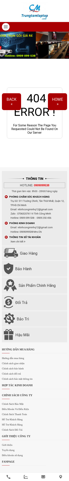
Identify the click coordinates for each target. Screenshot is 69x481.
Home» (57, 101)
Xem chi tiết (17, 241)
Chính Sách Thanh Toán (14, 414)
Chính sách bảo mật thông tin (17, 378)
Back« (11, 101)
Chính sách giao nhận (13, 363)
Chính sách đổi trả (11, 373)
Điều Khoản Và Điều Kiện (15, 409)
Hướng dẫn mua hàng (13, 358)
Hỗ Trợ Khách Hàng (12, 419)
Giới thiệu (7, 444)
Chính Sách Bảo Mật (13, 403)
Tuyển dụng (8, 450)
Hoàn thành (34, 151)
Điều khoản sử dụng (12, 455)
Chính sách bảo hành (13, 368)
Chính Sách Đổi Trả (12, 429)
